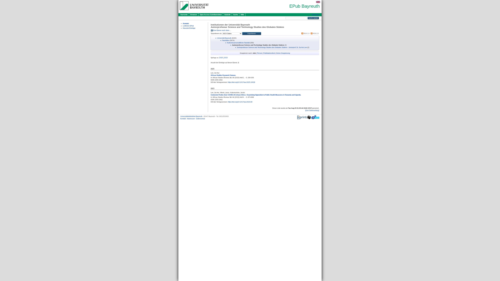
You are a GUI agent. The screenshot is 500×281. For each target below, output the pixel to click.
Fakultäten (225, 40)
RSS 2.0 (315, 33)
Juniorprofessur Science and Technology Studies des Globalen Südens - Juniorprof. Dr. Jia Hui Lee (272, 47)
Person (259, 53)
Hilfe (242, 15)
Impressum (191, 119)
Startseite (184, 15)
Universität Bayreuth (224, 38)
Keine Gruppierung (283, 53)
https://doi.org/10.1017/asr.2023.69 (240, 102)
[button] (251, 33)
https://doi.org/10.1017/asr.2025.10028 (241, 82)
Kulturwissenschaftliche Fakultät (238, 43)
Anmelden (315, 15)
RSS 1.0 (306, 33)
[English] (318, 2)
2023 (226, 58)
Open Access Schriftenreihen (211, 15)
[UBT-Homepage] (194, 11)
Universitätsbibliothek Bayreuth (191, 116)
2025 (221, 58)
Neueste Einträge (189, 28)
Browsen (193, 15)
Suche (235, 15)
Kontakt (183, 119)
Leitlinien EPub (188, 26)
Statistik (227, 15)
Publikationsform (269, 53)
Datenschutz (200, 119)
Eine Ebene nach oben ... (222, 30)
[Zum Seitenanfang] (312, 110)
